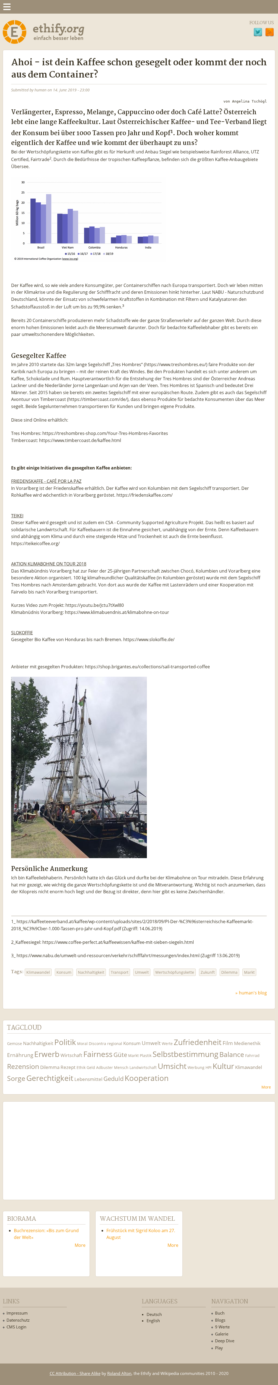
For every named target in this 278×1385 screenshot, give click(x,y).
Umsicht (172, 1066)
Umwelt (142, 972)
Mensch (121, 1067)
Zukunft (208, 972)
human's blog (253, 993)
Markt (249, 972)
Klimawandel (38, 972)
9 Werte (222, 1327)
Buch (220, 1313)
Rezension (23, 1066)
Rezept (68, 1067)
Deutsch (154, 1314)
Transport (119, 972)
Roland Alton (119, 1373)
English (153, 1320)
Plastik (145, 1055)
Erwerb (46, 1054)
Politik (65, 1042)
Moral (82, 1043)
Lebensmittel (88, 1079)
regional (114, 1043)
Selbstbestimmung (185, 1054)
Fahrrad (252, 1055)
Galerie (221, 1334)
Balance (231, 1054)
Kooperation (147, 1078)
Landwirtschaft (143, 1067)
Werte (167, 1043)
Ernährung (20, 1055)
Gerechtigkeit (49, 1078)
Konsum (63, 972)
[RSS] (269, 33)
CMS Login (16, 1327)
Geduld (113, 1078)
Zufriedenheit (198, 1042)
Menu (7, 7)
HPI (208, 1067)
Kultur (223, 1066)
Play (219, 1347)
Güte (120, 1054)
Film (228, 1043)
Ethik (81, 1067)
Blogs (220, 1320)
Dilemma (229, 972)
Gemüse (14, 1043)
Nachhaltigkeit (91, 972)
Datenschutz (18, 1320)
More (266, 1087)
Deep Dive (224, 1340)
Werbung (196, 1067)
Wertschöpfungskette (174, 972)
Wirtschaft (71, 1055)
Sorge (16, 1078)
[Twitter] (258, 33)
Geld (91, 1067)
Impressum (17, 1313)
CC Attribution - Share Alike (75, 1373)
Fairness (97, 1054)
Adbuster (104, 1067)
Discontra (97, 1043)
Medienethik (247, 1043)
